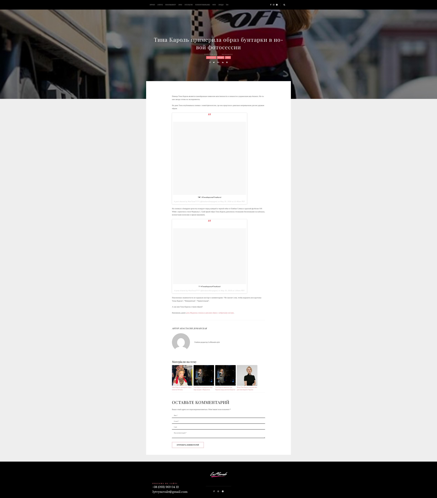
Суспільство (188, 5)
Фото (214, 5)
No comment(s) (227, 54)
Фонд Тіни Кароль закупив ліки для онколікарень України (247, 388)
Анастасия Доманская (193, 328)
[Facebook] (270, 5)
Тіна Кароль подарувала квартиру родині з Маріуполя (203, 388)
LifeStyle (160, 5)
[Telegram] (277, 5)
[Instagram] (273, 5)
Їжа (227, 5)
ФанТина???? (193, 201)
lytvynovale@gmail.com (169, 491)
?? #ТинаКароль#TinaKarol (209, 286)
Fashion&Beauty (170, 5)
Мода (220, 57)
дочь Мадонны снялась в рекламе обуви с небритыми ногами (210, 313)
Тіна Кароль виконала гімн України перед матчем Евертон (225, 388)
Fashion (211, 57)
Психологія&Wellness (202, 5)
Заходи (220, 5)
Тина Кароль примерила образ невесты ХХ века (181, 388)
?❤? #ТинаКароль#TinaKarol (209, 197)
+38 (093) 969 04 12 (165, 487)
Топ (228, 57)
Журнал (152, 5)
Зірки (180, 5)
